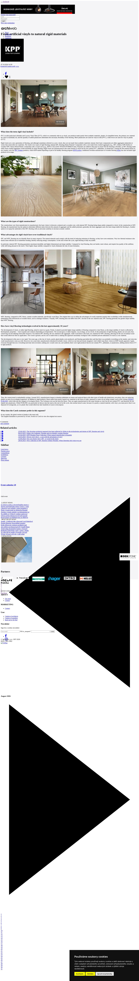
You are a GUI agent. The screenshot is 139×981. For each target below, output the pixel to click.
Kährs (119, 150)
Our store (8, 599)
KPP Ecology (77, 150)
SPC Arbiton (19, 150)
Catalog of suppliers (11, 618)
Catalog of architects (11, 616)
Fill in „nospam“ (25, 631)
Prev (2, 593)
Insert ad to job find (11, 620)
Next (5, 593)
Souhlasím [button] (79, 974)
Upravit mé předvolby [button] (104, 974)
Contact (7, 600)
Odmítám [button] (90, 974)
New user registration (8, 23)
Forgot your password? (8, 15)
